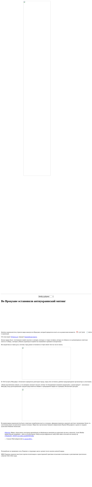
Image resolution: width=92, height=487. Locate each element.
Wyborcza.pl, (14, 337)
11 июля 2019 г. (27, 439)
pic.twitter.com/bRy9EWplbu (25, 436)
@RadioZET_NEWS (11, 436)
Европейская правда (30, 337)
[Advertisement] (46, 317)
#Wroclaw (8, 432)
